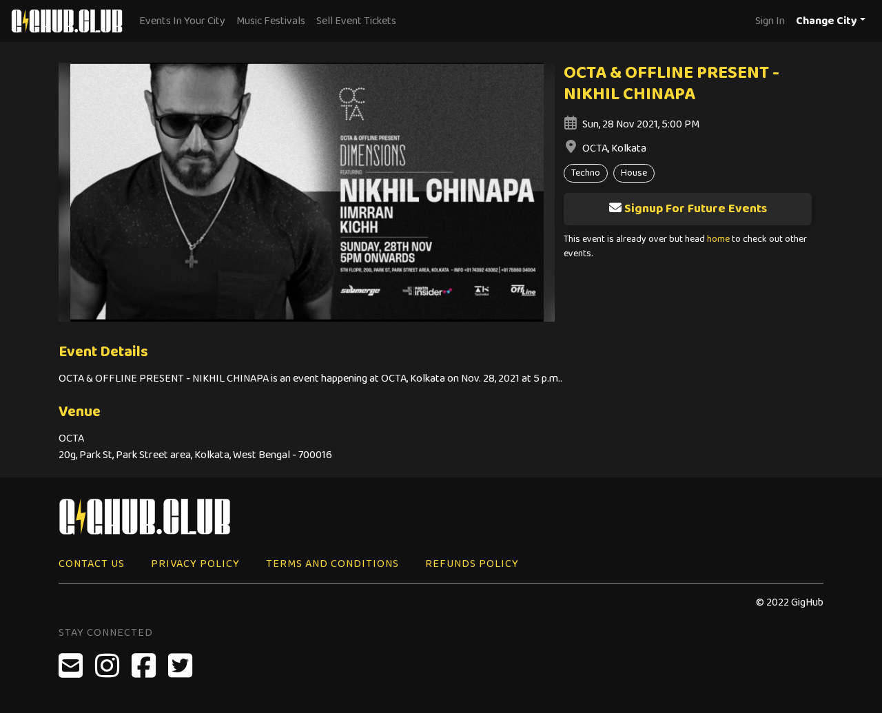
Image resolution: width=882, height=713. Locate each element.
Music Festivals (270, 21)
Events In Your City (182, 21)
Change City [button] (826, 21)
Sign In (770, 21)
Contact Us (92, 564)
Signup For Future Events (695, 209)
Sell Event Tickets (356, 21)
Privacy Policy (195, 564)
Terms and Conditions (332, 564)
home (718, 239)
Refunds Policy (472, 564)
